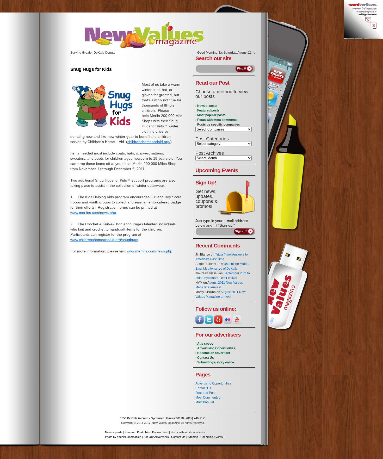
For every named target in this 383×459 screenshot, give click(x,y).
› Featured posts (207, 110)
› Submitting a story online (214, 362)
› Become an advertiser (212, 353)
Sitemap (193, 436)
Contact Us (203, 388)
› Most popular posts (210, 115)
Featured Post (205, 393)
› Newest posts (206, 106)
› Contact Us (204, 357)
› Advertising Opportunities (215, 348)
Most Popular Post (156, 432)
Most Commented (207, 397)
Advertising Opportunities (213, 383)
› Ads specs (204, 343)
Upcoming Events (211, 436)
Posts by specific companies (123, 436)
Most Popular (204, 402)
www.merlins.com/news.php (93, 212)
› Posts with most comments (216, 120)
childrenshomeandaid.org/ (148, 142)
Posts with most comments (188, 432)
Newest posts (113, 432)
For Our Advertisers (156, 436)
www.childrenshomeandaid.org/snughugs (104, 240)
